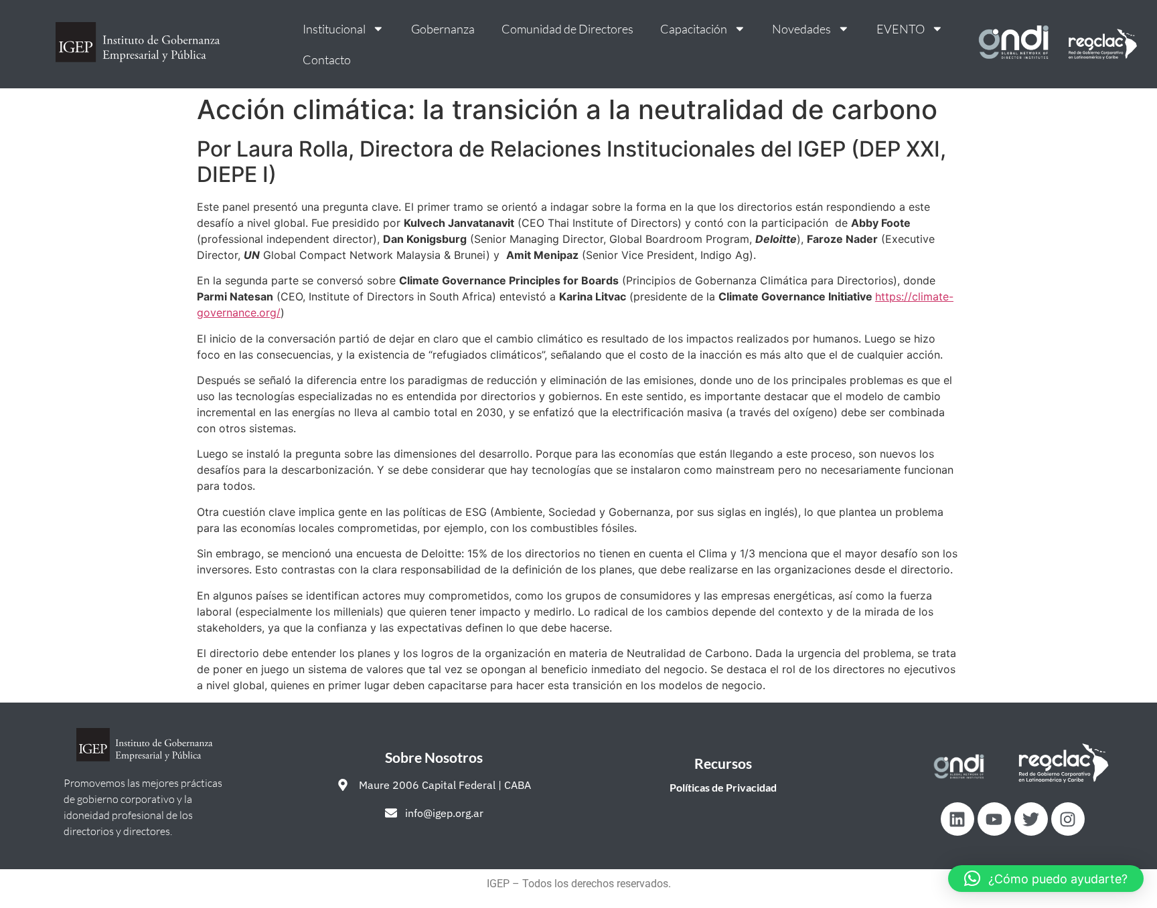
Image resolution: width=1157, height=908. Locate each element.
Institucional (334, 28)
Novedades (801, 28)
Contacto (327, 59)
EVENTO (900, 28)
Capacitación (693, 28)
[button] (1046, 878)
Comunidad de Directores (567, 28)
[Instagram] (1068, 819)
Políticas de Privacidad (723, 787)
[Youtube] (994, 819)
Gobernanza (443, 28)
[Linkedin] (957, 819)
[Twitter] (1031, 819)
